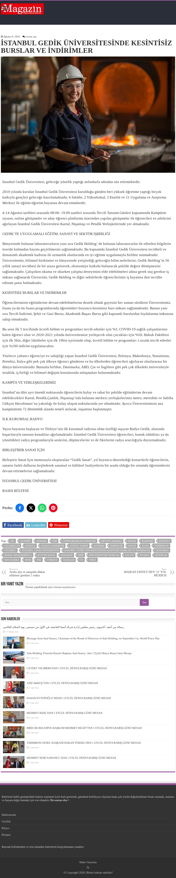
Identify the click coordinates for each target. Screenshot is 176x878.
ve (81, 560)
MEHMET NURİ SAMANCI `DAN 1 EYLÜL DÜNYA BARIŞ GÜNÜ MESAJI (71, 757)
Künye (5, 828)
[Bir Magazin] (22, 8)
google (30, 545)
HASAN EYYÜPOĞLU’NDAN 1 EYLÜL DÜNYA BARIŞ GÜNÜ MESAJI (69, 698)
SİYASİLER (161, 555)
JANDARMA (162, 550)
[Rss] (88, 867)
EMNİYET (164, 541)
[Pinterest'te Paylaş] (53, 508)
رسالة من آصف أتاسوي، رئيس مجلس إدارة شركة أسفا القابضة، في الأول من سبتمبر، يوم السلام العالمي (63, 627)
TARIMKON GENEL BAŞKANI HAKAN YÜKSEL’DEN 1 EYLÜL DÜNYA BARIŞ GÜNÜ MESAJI (84, 742)
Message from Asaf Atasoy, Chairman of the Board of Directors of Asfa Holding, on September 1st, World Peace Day (93, 638)
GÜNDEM (99, 545)
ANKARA (41, 541)
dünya (132, 541)
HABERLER (116, 545)
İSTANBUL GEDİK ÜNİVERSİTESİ (40, 550)
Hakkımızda (9, 814)
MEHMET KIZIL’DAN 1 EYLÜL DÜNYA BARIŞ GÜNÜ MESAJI (64, 713)
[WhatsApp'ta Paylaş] (42, 508)
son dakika (12, 560)
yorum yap (31, 36)
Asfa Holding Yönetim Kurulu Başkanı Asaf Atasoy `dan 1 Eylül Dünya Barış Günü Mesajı (79, 653)
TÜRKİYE (52, 560)
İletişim (6, 834)
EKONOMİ (147, 541)
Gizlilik (6, 821)
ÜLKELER (68, 560)
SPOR (28, 560)
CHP (54, 541)
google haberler (52, 545)
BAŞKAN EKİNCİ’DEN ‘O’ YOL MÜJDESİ (145, 572)
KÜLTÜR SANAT (46, 555)
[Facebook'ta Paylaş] (19, 508)
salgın (129, 555)
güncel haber (79, 545)
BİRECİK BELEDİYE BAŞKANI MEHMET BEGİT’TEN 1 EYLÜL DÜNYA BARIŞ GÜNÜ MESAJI (84, 728)
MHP (80, 555)
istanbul (10, 550)
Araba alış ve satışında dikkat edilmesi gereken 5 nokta (27, 572)
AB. (12, 541)
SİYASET (144, 555)
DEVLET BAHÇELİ (112, 541)
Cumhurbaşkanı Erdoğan (79, 541)
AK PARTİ (25, 541)
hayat (132, 545)
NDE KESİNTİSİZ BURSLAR (104, 555)
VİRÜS (92, 560)
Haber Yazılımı (88, 862)
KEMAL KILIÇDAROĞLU (18, 555)
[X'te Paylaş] (31, 508)
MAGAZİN (67, 555)
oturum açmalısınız (64, 587)
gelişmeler (12, 545)
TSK (39, 560)
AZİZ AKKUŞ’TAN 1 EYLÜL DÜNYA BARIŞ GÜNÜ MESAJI (62, 683)
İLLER (145, 545)
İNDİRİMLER (162, 545)
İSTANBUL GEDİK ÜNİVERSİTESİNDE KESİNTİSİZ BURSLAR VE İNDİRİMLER (107, 550)
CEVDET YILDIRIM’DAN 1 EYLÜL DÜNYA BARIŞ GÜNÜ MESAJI (67, 668)
